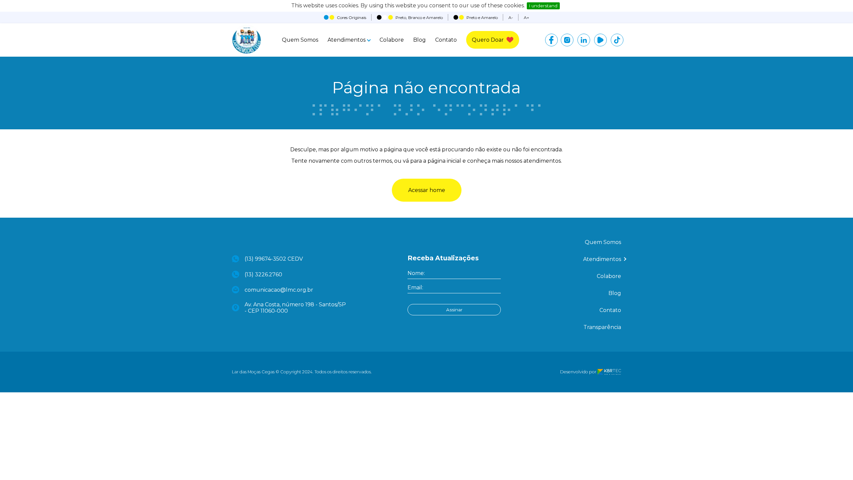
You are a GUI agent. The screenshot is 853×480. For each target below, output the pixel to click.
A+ (526, 17)
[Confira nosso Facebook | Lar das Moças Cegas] (551, 40)
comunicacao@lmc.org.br (279, 290)
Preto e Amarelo (482, 17)
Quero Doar (488, 40)
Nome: (416, 273)
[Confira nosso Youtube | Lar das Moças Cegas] (600, 40)
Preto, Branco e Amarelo (419, 17)
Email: (415, 287)
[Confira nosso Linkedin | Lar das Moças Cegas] (584, 40)
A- (510, 17)
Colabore (392, 40)
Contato (446, 40)
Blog (419, 40)
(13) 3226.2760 (263, 274)
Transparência (602, 327)
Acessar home (426, 190)
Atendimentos (347, 40)
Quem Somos (300, 40)
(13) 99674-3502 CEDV (274, 259)
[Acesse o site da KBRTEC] (609, 372)
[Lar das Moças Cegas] (246, 52)
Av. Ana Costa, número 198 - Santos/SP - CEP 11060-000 (295, 307)
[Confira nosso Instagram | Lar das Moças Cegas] (567, 40)
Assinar (454, 309)
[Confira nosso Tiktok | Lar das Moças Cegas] (617, 40)
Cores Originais (351, 17)
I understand (543, 5)
